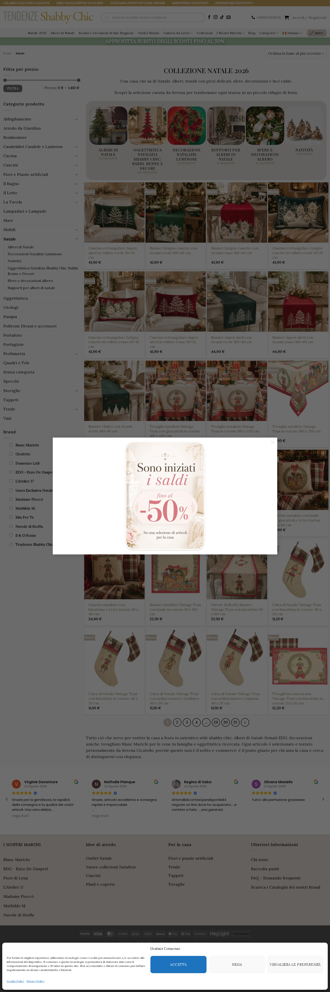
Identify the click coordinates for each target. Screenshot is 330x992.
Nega (237, 964)
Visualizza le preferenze (295, 964)
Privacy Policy (35, 981)
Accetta (178, 964)
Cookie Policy (15, 981)
